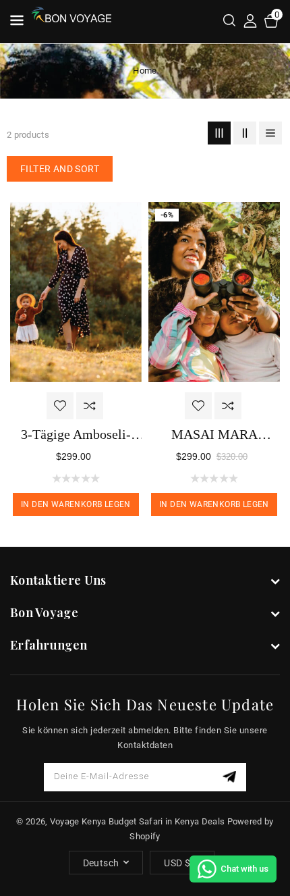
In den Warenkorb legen (76, 504)
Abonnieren (231, 777)
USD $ (177, 863)
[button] (229, 21)
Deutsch (101, 863)
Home (144, 70)
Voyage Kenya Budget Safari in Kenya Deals (137, 821)
